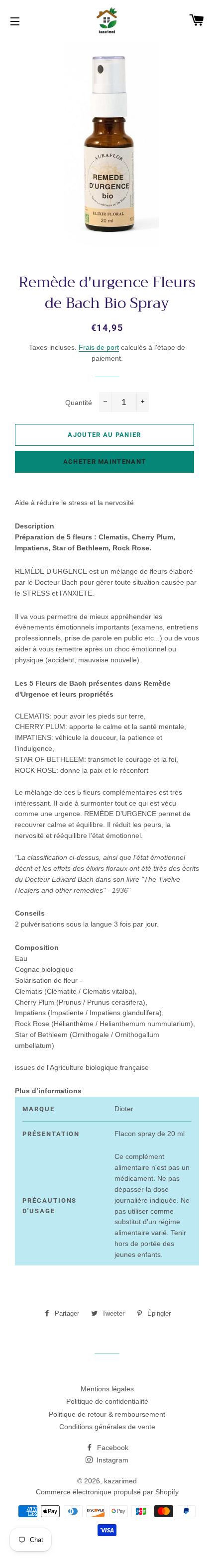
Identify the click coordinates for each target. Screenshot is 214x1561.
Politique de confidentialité (107, 1401)
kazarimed (120, 1481)
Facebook (111, 1448)
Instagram (111, 1460)
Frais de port (99, 347)
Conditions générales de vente (107, 1427)
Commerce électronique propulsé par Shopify (107, 1492)
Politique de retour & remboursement (107, 1414)
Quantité (78, 403)
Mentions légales (107, 1389)
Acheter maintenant (104, 461)
